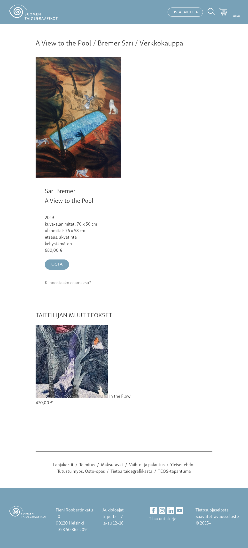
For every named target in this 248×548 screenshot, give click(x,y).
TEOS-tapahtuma (174, 470)
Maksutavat (112, 464)
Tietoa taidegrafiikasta (131, 470)
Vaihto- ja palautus (147, 464)
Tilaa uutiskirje (162, 518)
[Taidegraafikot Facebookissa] (153, 510)
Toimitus (87, 464)
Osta (56, 264)
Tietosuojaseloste (212, 509)
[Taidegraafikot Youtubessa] (179, 510)
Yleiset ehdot (182, 464)
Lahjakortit (63, 464)
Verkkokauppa (161, 42)
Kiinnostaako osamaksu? (68, 282)
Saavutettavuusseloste (217, 516)
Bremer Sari (115, 42)
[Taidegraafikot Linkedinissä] (170, 510)
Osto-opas (95, 470)
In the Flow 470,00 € (83, 399)
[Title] (78, 175)
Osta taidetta (185, 12)
